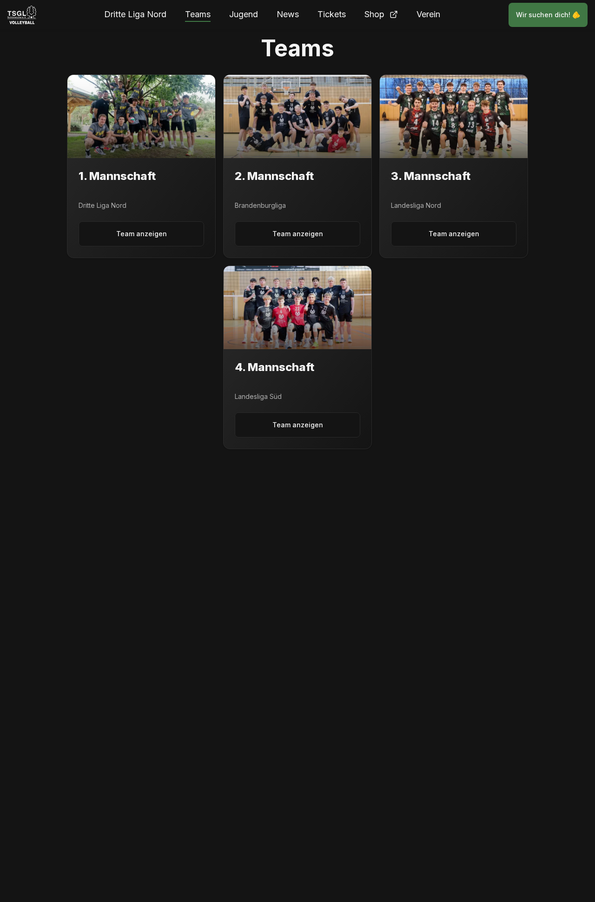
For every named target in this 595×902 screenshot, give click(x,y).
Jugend (243, 14)
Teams (198, 14)
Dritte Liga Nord (135, 14)
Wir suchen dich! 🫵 (548, 15)
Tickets (331, 14)
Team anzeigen (141, 234)
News (288, 14)
